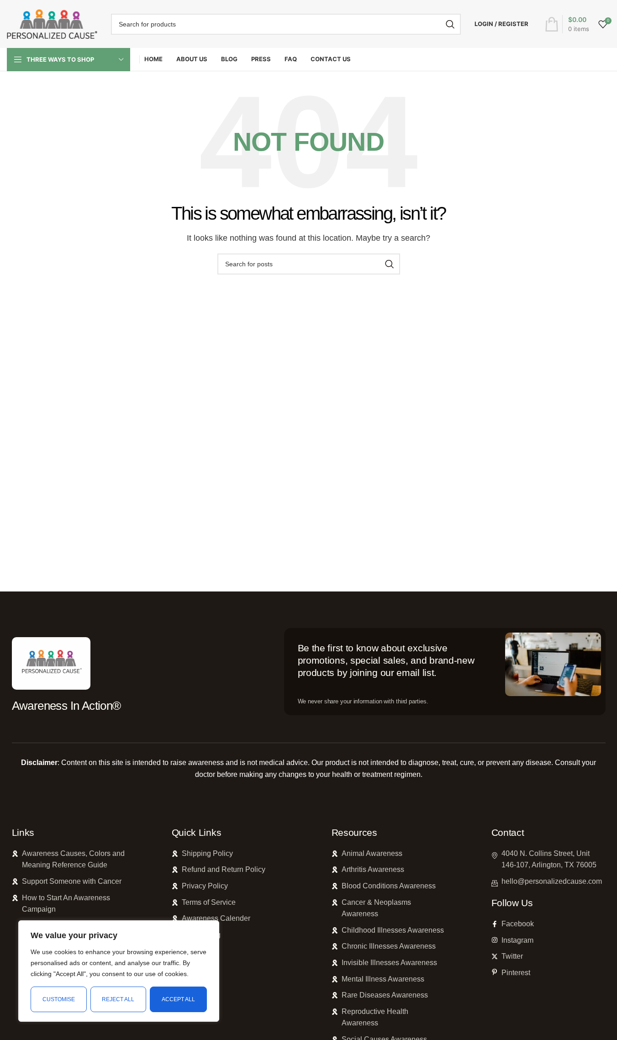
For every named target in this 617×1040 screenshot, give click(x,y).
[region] (118, 971)
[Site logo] (52, 23)
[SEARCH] (450, 24)
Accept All (178, 999)
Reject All (118, 999)
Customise (58, 999)
